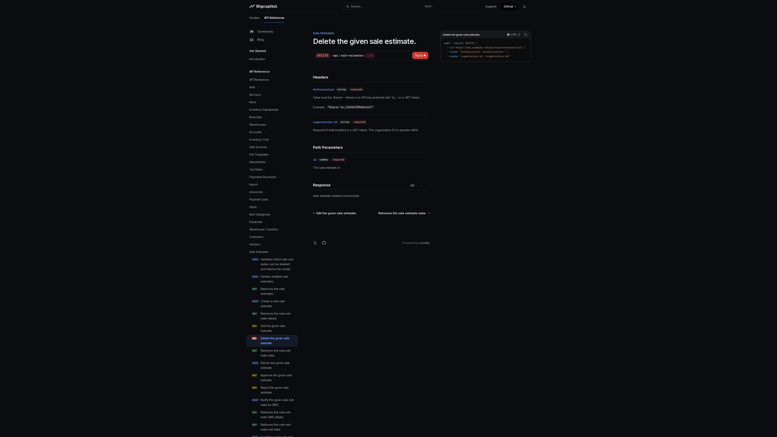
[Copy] (407, 55)
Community (265, 31)
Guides (254, 17)
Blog (260, 39)
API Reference (274, 17)
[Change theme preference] (524, 6)
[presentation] (275, 230)
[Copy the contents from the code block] (525, 34)
